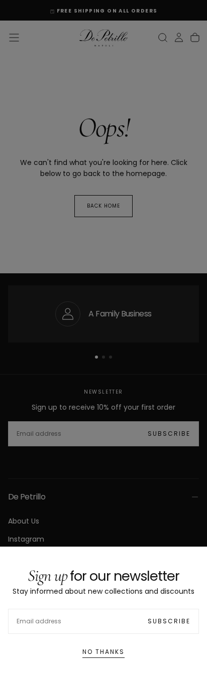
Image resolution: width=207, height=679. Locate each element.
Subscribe (169, 621)
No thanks (103, 651)
